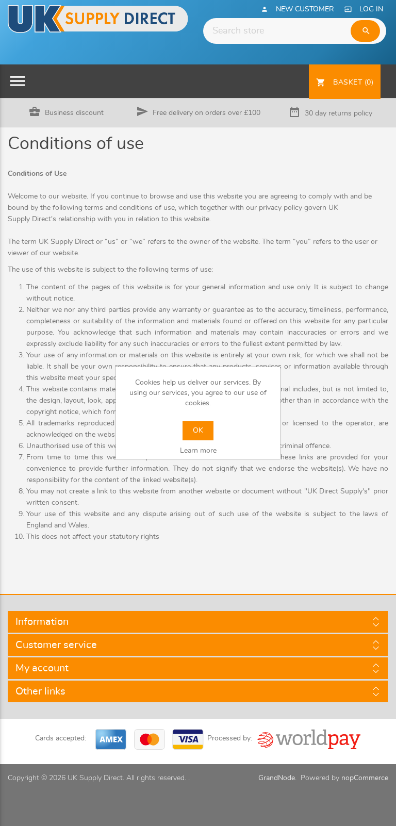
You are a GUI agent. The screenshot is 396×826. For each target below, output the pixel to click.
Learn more (198, 450)
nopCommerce (364, 778)
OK (198, 430)
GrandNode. (277, 778)
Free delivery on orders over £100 (206, 113)
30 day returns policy (338, 113)
